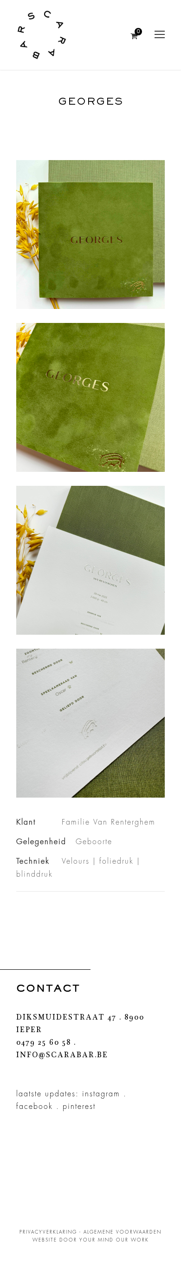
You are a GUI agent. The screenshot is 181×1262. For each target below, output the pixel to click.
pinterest (79, 1106)
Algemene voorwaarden (123, 1232)
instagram (101, 1094)
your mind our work (114, 1240)
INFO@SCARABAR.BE (62, 1056)
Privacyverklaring (48, 1232)
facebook (34, 1106)
